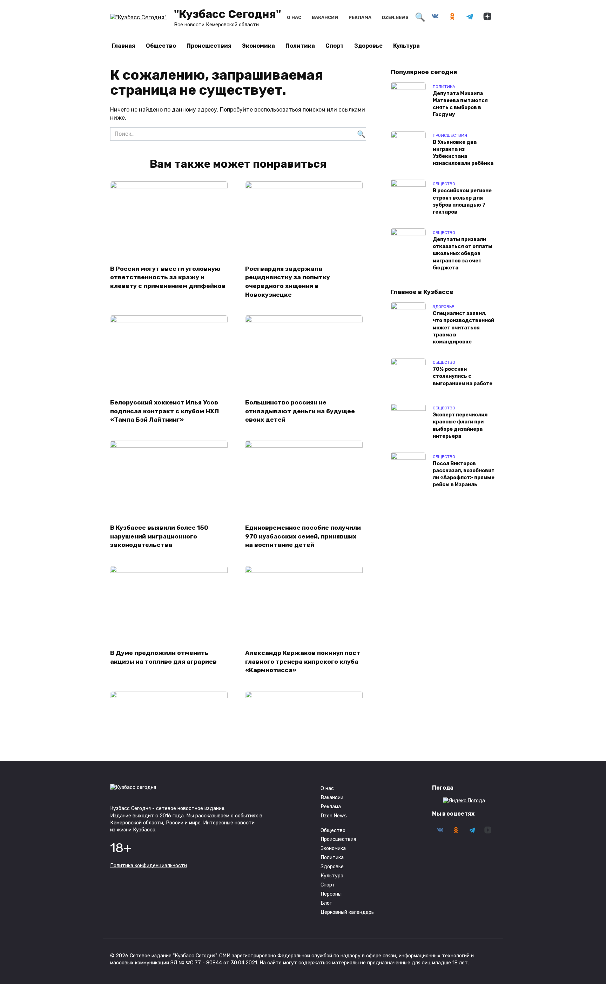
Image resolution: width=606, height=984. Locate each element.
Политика (300, 45)
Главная (123, 45)
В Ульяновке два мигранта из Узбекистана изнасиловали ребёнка (463, 152)
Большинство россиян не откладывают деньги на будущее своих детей (300, 411)
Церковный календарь (347, 912)
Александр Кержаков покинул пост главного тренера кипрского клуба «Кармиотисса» (302, 661)
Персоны (331, 894)
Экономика (258, 45)
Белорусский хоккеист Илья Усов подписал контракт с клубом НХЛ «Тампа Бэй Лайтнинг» (164, 411)
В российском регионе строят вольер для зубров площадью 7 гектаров (462, 201)
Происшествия (209, 45)
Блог (326, 903)
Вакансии (325, 17)
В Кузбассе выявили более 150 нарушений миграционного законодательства (159, 536)
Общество (161, 45)
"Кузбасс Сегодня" (227, 14)
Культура (406, 45)
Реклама (360, 17)
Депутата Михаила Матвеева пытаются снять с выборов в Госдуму (460, 104)
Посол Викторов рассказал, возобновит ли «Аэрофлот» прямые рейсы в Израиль (463, 474)
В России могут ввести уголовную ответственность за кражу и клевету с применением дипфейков (167, 277)
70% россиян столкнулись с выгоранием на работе (462, 377)
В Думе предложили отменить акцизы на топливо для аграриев (163, 657)
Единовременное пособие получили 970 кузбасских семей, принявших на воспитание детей (303, 536)
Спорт (334, 45)
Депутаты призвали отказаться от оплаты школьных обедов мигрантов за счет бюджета (462, 254)
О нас (294, 17)
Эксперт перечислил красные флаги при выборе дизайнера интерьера (460, 425)
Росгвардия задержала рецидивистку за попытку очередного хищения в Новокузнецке (287, 281)
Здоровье (368, 45)
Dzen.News (395, 17)
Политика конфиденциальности (148, 866)
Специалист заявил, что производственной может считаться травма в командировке (463, 328)
